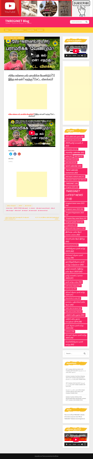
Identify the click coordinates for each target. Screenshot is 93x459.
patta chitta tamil (70, 162)
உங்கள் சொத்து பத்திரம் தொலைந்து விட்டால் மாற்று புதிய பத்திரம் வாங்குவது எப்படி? (17, 218)
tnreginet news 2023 (74, 209)
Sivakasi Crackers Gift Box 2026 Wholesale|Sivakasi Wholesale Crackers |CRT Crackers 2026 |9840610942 (76, 398)
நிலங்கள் (20, 205)
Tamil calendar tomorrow (71, 171)
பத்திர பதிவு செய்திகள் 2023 (73, 311)
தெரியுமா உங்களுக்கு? (11, 205)
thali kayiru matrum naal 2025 (75, 180)
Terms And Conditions (18, 30)
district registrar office (71, 149)
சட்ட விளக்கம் (32, 208)
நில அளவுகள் (25, 210)
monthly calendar (74, 152)
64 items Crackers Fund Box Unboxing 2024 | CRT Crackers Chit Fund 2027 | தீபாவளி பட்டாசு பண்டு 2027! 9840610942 (75, 378)
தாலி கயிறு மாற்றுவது (73, 285)
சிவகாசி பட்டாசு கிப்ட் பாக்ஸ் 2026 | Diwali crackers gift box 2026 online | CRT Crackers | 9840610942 (75, 391)
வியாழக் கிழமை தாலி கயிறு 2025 (75, 336)
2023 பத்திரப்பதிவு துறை (74, 136)
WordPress (55, 456)
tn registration (70, 225)
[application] (75, 51)
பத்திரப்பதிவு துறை (74, 315)
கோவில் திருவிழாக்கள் (71, 245)
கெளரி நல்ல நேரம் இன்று (75, 240)
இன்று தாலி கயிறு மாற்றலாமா (74, 228)
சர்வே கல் (53, 208)
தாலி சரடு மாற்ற (70, 288)
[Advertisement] (32, 96)
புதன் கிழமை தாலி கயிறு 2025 (74, 327)
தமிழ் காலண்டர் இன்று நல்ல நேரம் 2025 (74, 270)
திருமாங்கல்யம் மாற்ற (72, 298)
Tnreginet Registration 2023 (74, 214)
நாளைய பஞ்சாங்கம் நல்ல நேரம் (75, 303)
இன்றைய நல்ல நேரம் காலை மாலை (73, 233)
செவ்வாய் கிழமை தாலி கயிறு (74, 256)
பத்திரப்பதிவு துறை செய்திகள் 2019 (73, 320)
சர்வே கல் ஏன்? (18, 210)
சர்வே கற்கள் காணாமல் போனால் (43, 208)
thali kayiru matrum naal (74, 176)
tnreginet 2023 (71, 187)
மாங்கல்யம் (69, 331)
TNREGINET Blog (17, 21)
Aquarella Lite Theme (40, 456)
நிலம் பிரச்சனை (28, 205)
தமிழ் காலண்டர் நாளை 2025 (74, 276)
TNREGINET (20, 38)
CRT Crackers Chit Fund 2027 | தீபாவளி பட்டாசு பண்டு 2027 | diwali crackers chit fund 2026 (75, 384)
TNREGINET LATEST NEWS (74, 195)
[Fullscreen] (85, 55)
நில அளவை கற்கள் (33, 210)
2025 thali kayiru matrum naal (73, 139)
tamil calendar (73, 166)
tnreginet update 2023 (74, 222)
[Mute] (82, 55)
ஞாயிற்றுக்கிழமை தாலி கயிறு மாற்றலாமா (74, 263)
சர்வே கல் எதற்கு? (9, 210)
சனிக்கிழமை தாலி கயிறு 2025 (75, 249)
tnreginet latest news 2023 (74, 204)
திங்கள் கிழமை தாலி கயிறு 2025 (75, 293)
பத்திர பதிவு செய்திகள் (73, 308)
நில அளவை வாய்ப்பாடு (42, 210)
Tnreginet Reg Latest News (75, 218)
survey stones (9, 208)
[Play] (67, 55)
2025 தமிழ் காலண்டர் (74, 144)
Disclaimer (40, 30)
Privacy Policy (30, 30)
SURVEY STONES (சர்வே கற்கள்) (21, 208)
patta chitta (78, 156)
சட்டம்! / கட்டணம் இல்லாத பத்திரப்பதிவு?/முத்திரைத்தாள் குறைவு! (47, 218)
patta (68, 156)
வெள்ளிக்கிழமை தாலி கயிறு (74, 343)
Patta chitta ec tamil (71, 159)
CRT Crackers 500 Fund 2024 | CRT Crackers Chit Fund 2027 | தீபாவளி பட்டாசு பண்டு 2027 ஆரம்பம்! (76, 371)
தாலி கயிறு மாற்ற (73, 282)
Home (6, 30)
